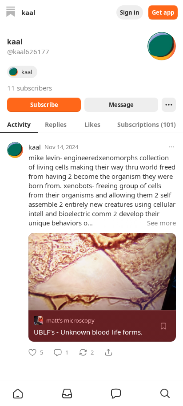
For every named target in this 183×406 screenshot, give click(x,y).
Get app (163, 12)
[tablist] (91, 124)
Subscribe (44, 105)
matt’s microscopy (70, 320)
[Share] (108, 352)
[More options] (171, 147)
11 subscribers (29, 87)
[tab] (19, 124)
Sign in (129, 12)
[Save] (163, 326)
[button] (18, 393)
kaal (34, 146)
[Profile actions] (169, 105)
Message (121, 105)
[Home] (10, 12)
